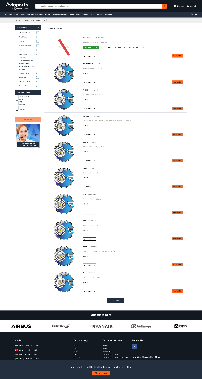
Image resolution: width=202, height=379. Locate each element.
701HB (85, 168)
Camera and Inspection (26, 61)
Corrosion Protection (104, 15)
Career (76, 348)
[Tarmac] (181, 326)
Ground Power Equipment (27, 66)
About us (77, 345)
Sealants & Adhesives (43, 15)
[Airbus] (21, 326)
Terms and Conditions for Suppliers (115, 357)
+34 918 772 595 (32, 345)
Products (77, 357)
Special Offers (74, 15)
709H (84, 220)
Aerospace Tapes (87, 15)
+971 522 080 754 (32, 359)
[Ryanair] (101, 326)
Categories (22, 27)
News (76, 351)
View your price (89, 56)
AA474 (85, 142)
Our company (81, 340)
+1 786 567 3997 (31, 354)
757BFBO (86, 90)
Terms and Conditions (111, 354)
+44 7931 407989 (30, 350)
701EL (85, 246)
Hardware (22, 69)
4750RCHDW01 (88, 64)
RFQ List (180, 6)
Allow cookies (101, 373)
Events (76, 354)
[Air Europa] (141, 326)
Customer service (112, 340)
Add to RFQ (177, 56)
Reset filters (28, 119)
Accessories (22, 58)
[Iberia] (61, 326)
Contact (19, 340)
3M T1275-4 (87, 38)
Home (17, 20)
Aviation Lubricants (27, 15)
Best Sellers (13, 15)
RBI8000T (86, 116)
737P (84, 194)
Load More (116, 300)
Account (193, 6)
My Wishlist (107, 351)
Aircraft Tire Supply (60, 15)
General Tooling (24, 63)
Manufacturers (23, 92)
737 (84, 273)
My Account (107, 345)
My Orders (106, 348)
